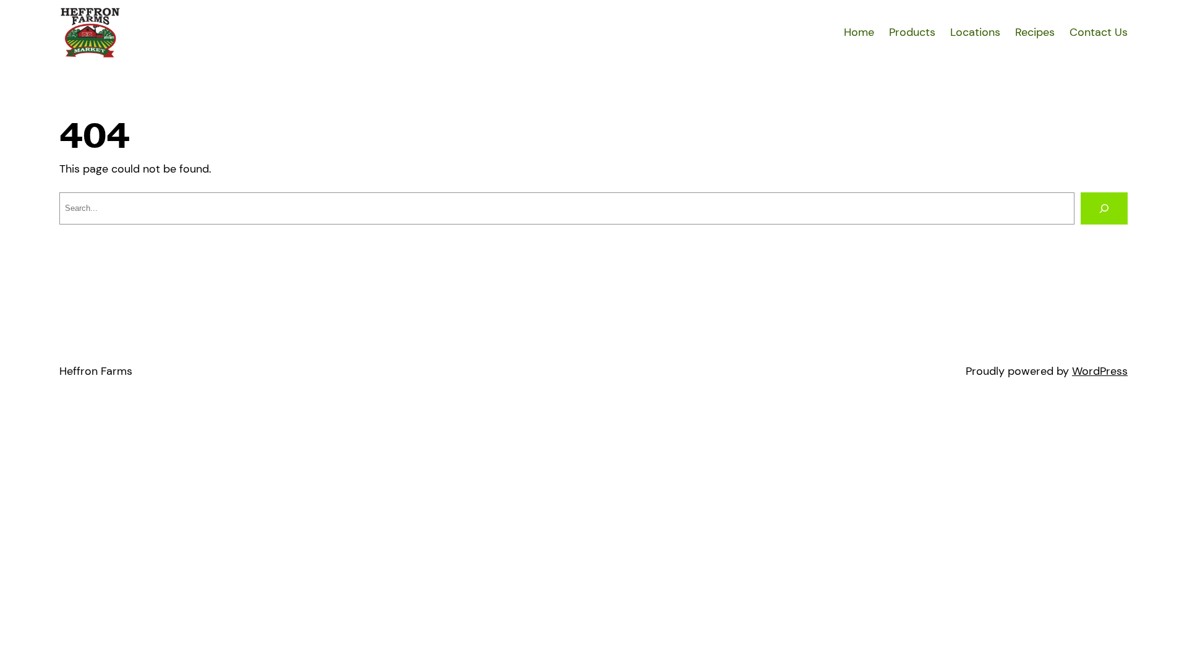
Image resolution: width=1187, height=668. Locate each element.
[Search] (1104, 208)
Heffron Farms (95, 371)
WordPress (1100, 371)
